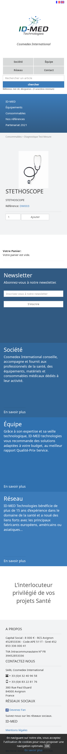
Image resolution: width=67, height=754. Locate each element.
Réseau (18, 70)
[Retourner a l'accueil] (33, 25)
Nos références (15, 119)
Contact (49, 70)
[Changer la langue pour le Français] (58, 2)
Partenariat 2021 (16, 125)
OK (47, 746)
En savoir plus (33, 750)
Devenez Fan (17, 710)
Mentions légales (16, 730)
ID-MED (11, 101)
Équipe (49, 61)
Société (18, 61)
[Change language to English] (62, 2)
